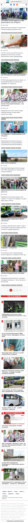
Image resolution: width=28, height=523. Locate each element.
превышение (19, 285)
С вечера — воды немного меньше (11, 48)
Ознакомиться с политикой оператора (15, 520)
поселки (19, 258)
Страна (4, 493)
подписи (15, 32)
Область (22, 491)
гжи (2, 32)
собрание (20, 32)
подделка (11, 32)
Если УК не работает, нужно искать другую (13, 75)
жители (6, 32)
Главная (4, 491)
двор (3, 232)
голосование (4, 258)
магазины (8, 285)
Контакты (4, 496)
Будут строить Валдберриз (8, 163)
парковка (11, 232)
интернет (14, 258)
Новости (10, 491)
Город (15, 491)
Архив (17, 493)
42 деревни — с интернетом (9, 248)
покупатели (13, 285)
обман (11, 117)
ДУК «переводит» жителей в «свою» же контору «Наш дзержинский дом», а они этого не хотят (12, 103)
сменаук (20, 117)
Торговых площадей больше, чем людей (12, 273)
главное (3, 117)
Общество (10, 493)
